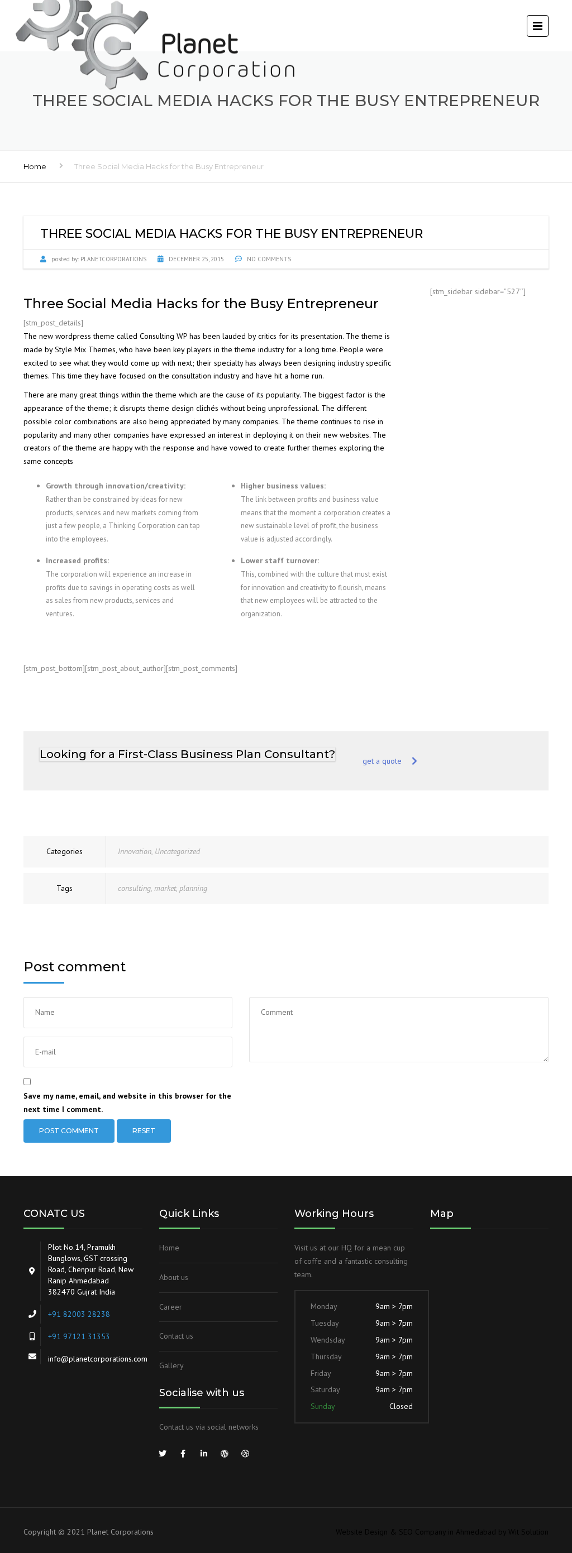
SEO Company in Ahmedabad (447, 1532)
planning (193, 888)
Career (170, 1307)
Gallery (171, 1365)
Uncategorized (177, 851)
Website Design (362, 1532)
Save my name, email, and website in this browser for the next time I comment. (127, 1102)
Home (34, 166)
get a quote (382, 761)
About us (173, 1277)
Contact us (176, 1336)
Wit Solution (528, 1532)
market (165, 888)
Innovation (134, 851)
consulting (134, 888)
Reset (143, 1131)
